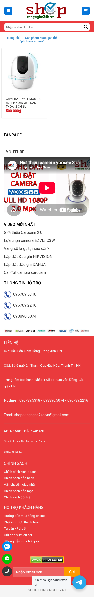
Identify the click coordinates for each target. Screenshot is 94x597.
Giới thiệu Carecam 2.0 (23, 232)
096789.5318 (23, 294)
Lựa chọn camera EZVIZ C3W (29, 240)
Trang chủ (14, 38)
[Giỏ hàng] (86, 11)
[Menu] (8, 11)
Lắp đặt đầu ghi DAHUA (25, 264)
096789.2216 (23, 305)
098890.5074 (23, 316)
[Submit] (86, 27)
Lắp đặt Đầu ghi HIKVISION (28, 256)
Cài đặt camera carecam (25, 272)
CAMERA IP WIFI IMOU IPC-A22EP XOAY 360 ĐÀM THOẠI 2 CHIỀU (24, 102)
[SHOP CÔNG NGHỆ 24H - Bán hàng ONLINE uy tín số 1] (46, 10)
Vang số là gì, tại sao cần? (26, 248)
